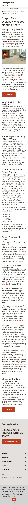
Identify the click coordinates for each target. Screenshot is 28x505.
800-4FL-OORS (5, 5)
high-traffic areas (20, 364)
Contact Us (8, 409)
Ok (14, 499)
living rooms (22, 251)
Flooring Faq (15, 11)
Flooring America (6, 11)
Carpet (22, 11)
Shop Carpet (9, 94)
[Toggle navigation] (24, 5)
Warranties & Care (7, 461)
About (4, 465)
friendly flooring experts (14, 76)
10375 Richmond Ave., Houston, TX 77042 (12, 478)
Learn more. (11, 496)
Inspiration (5, 457)
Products (5, 453)
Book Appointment (12, 441)
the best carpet (9, 43)
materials (11, 122)
